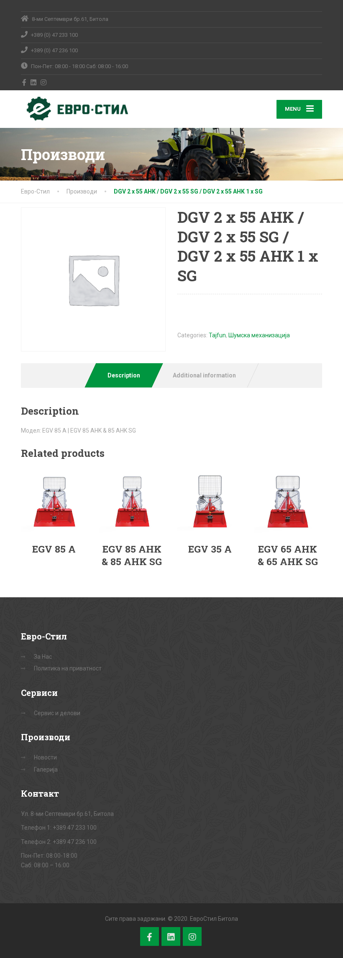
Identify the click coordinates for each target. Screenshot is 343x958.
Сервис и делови (57, 713)
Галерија (46, 769)
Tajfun (217, 335)
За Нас (43, 656)
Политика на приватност (68, 668)
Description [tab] (124, 375)
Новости (45, 757)
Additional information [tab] (204, 375)
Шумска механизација (259, 335)
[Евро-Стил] (75, 108)
